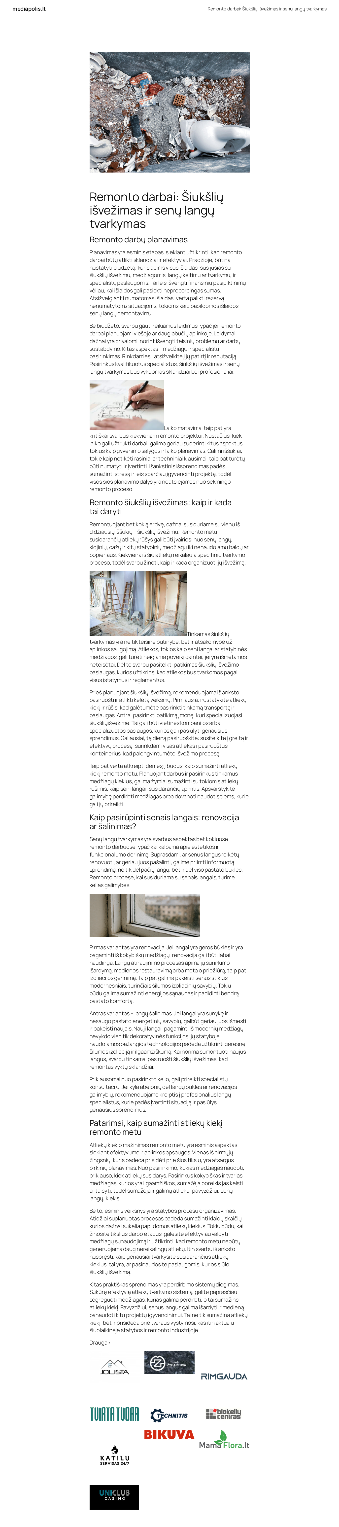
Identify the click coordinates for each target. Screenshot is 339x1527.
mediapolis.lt (29, 8)
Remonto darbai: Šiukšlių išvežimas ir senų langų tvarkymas (267, 9)
